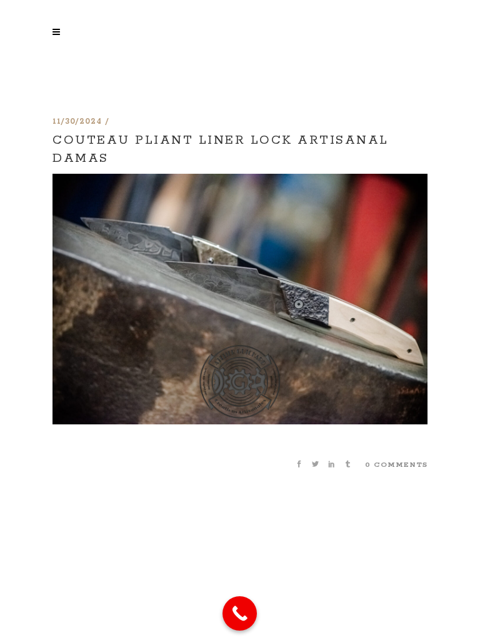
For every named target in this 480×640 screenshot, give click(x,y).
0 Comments (396, 464)
